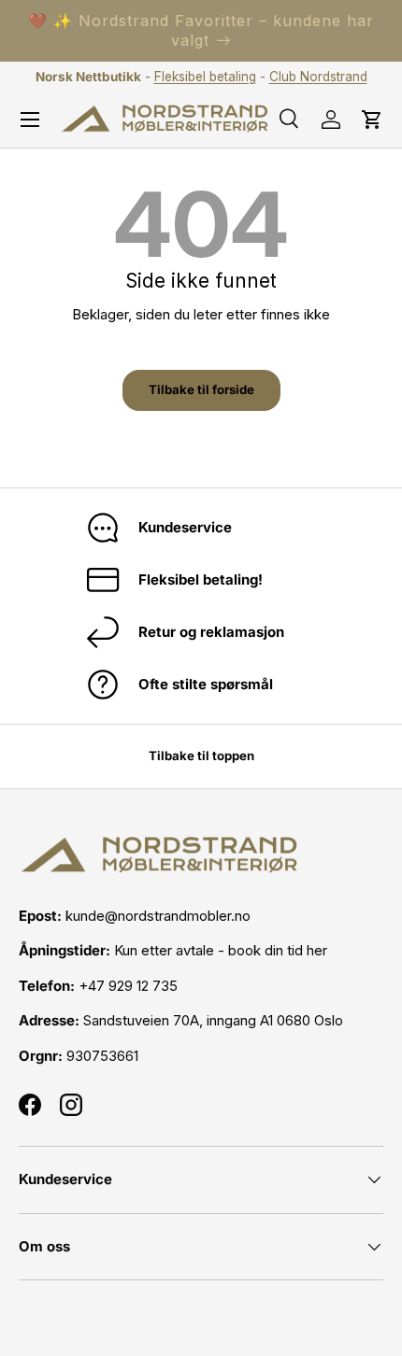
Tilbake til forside (201, 389)
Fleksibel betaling (205, 76)
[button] (372, 119)
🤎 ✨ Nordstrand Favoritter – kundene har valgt (201, 30)
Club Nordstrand (318, 76)
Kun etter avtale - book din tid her (220, 950)
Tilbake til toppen (201, 755)
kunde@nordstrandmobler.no (158, 916)
